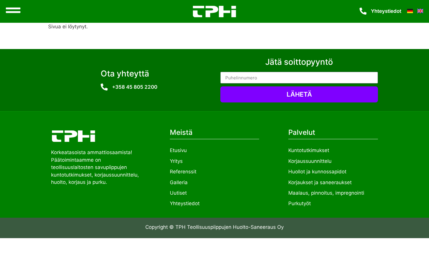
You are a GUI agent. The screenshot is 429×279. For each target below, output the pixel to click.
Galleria (179, 182)
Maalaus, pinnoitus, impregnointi (326, 193)
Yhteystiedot (386, 11)
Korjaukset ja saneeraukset (320, 182)
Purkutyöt (299, 203)
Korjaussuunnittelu (310, 161)
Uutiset (178, 193)
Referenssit (183, 172)
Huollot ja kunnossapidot (317, 172)
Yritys (176, 161)
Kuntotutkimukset (308, 150)
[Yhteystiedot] (363, 11)
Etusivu (178, 150)
